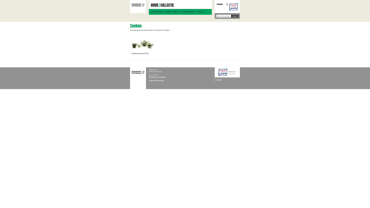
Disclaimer (219, 80)
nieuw (175, 12)
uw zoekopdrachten (187, 12)
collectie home (156, 12)
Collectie (167, 5)
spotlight (167, 12)
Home (154, 5)
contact (200, 12)
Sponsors (220, 4)
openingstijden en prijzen (156, 80)
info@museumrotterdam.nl (157, 77)
